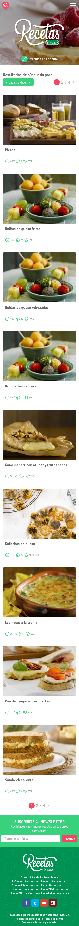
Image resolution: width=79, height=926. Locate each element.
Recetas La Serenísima (40, 862)
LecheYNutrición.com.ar (24, 893)
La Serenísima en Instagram (53, 903)
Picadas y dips (16, 82)
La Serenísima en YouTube (44, 903)
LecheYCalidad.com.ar (54, 889)
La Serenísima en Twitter (35, 903)
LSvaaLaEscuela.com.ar (54, 893)
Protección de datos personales (39, 922)
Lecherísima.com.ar (53, 881)
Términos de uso (53, 918)
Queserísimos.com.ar (25, 885)
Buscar (5, 5)
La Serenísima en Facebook (26, 903)
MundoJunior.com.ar (25, 889)
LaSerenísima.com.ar (25, 881)
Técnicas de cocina (44, 59)
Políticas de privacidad (27, 918)
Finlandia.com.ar (51, 885)
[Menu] (73, 5)
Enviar (69, 839)
